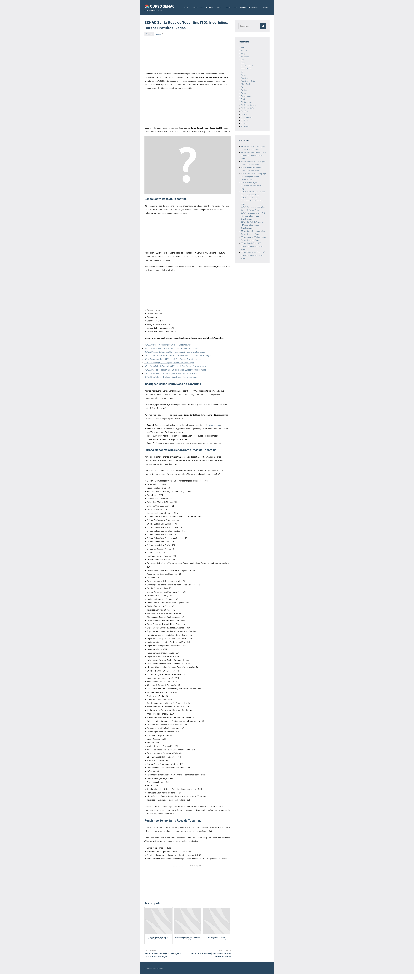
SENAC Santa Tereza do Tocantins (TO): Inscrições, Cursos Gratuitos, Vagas (177, 355)
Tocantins (149, 34)
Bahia (243, 60)
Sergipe (244, 123)
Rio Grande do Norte (248, 105)
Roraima (244, 114)
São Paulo (244, 120)
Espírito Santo (246, 69)
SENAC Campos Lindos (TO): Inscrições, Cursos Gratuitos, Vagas (172, 359)
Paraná (243, 93)
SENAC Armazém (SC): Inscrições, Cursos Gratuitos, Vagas (252, 186)
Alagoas (244, 51)
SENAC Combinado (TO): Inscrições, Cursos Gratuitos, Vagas (171, 348)
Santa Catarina (246, 117)
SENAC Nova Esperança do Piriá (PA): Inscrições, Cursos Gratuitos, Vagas (253, 216)
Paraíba (244, 90)
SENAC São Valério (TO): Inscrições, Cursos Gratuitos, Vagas (170, 377)
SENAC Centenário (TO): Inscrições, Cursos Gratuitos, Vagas (170, 373)
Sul (235, 7)
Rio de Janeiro (246, 102)
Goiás (243, 72)
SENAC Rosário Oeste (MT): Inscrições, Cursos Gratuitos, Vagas (252, 246)
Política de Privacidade (249, 7)
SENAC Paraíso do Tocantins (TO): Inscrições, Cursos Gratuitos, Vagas (175, 369)
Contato (265, 7)
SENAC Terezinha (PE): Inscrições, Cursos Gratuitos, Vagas (252, 201)
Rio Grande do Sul (247, 108)
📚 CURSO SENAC (159, 6)
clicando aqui (214, 425)
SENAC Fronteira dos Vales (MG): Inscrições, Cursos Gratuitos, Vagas (253, 255)
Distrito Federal (247, 66)
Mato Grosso (245, 78)
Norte (219, 7)
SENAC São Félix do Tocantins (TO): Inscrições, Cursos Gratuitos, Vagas (175, 366)
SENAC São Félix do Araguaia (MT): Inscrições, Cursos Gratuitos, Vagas (252, 225)
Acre (243, 48)
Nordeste (209, 7)
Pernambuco (246, 96)
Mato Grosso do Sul (248, 81)
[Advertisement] (187, 54)
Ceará (243, 63)
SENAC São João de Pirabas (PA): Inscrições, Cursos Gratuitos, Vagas (253, 155)
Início (186, 7)
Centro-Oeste (197, 7)
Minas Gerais (246, 84)
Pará (242, 87)
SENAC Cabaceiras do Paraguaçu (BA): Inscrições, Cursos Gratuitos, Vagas (253, 177)
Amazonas (245, 57)
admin (158, 34)
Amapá (243, 54)
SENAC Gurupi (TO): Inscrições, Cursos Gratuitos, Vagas (168, 344)
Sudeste (227, 7)
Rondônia (244, 111)
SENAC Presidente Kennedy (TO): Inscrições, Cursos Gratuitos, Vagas (174, 352)
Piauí (243, 99)
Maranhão (244, 75)
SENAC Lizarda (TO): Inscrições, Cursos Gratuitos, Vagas (169, 362)
